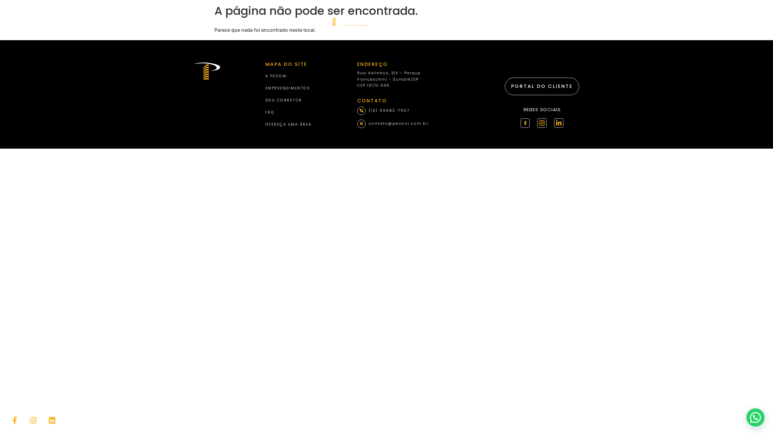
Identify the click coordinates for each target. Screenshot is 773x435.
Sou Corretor (283, 100)
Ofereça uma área (288, 124)
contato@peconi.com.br (399, 123)
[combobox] (549, 21)
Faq (270, 112)
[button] (755, 417)
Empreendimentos (287, 88)
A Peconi (276, 76)
